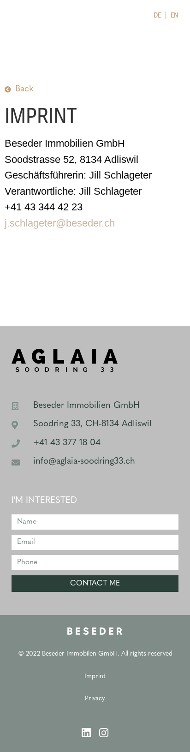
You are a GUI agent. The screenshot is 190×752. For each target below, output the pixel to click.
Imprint (95, 676)
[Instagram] (104, 733)
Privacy (95, 698)
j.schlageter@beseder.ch (60, 223)
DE (157, 15)
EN (174, 15)
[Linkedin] (86, 733)
